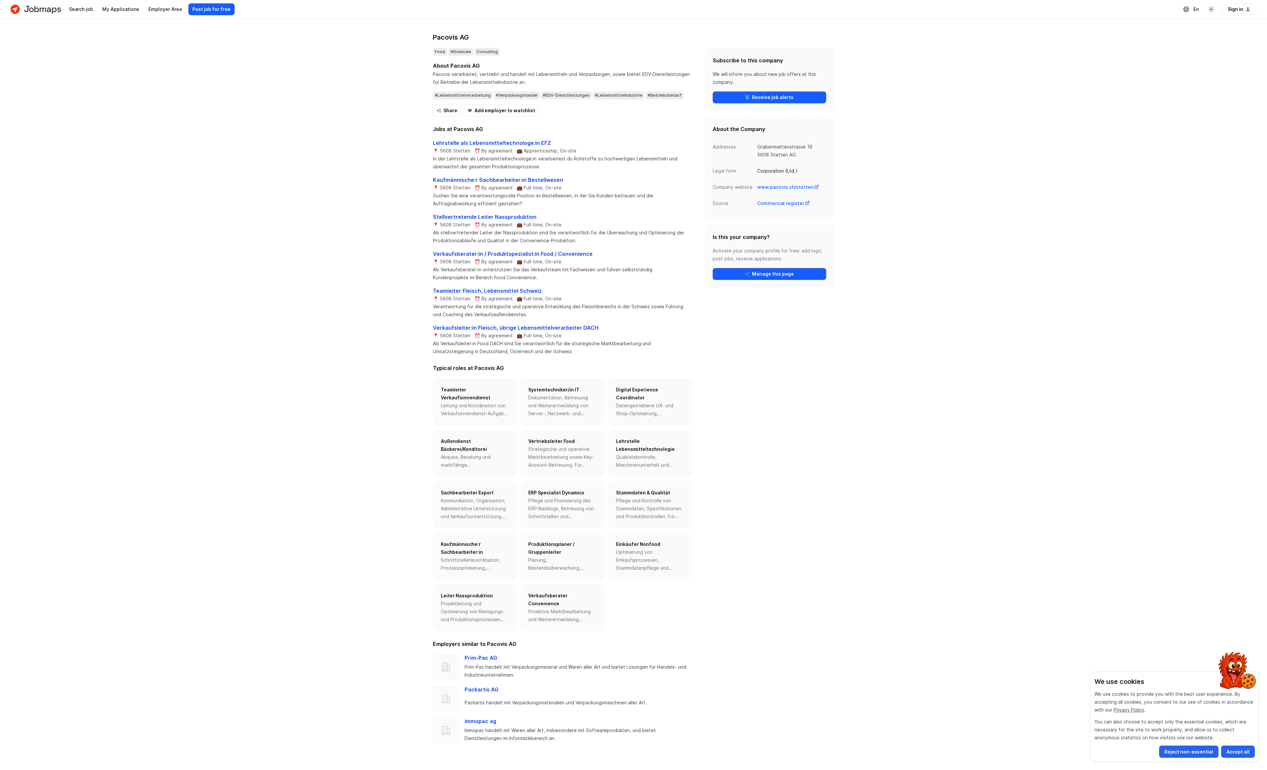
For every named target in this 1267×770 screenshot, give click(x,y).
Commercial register (780, 203)
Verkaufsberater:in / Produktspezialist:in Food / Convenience (513, 254)
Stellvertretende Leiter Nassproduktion (484, 217)
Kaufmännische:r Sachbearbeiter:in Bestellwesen (498, 180)
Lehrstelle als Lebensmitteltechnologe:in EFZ (492, 143)
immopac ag (480, 721)
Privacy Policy (1129, 710)
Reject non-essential (1188, 751)
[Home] (36, 9)
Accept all (1238, 751)
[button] (474, 401)
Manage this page (773, 274)
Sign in (1235, 9)
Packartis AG (482, 689)
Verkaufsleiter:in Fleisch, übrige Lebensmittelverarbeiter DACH (516, 327)
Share (450, 110)
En (1196, 9)
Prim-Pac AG (481, 657)
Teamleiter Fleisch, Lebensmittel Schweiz (487, 290)
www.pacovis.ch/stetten (785, 187)
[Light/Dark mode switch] (1211, 9)
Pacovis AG (451, 37)
